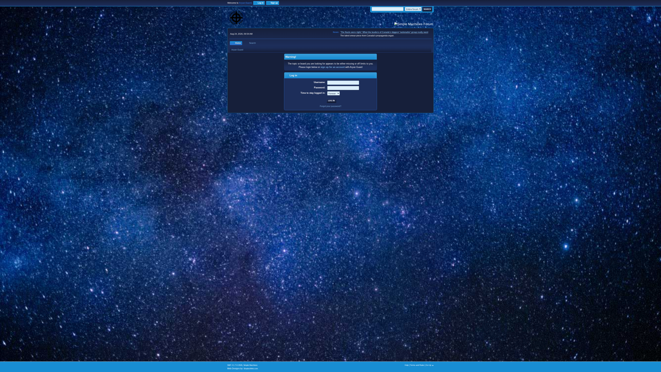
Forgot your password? (330, 106)
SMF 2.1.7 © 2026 (234, 365)
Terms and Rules (417, 365)
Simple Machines (250, 365)
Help (406, 365)
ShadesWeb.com (251, 369)
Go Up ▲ (430, 365)
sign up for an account (333, 67)
